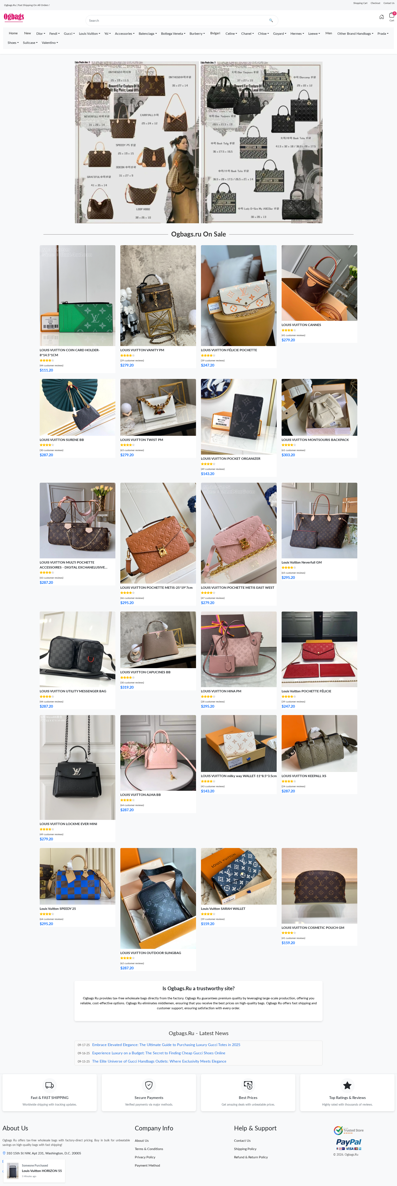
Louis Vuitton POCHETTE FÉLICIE (306, 691)
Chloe (262, 33)
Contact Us (389, 3)
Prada (382, 33)
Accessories (123, 33)
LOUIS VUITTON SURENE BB (62, 440)
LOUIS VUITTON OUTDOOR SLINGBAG (150, 953)
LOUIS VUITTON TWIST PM (141, 440)
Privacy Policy (145, 1157)
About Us (142, 1140)
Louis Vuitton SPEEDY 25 (58, 908)
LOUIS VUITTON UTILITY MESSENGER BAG (73, 691)
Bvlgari (215, 33)
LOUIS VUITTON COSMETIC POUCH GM (313, 927)
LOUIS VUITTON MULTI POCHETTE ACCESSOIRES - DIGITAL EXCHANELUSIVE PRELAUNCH (72, 567)
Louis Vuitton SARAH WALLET (223, 908)
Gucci (68, 33)
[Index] (381, 17)
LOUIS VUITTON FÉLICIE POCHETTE (229, 350)
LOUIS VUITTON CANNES (301, 325)
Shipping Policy (245, 1149)
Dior (39, 33)
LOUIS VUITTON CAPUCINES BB (145, 672)
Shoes (12, 42)
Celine (230, 33)
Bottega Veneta (172, 33)
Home (13, 33)
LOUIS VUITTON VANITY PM (142, 350)
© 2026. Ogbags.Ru (345, 1154)
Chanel (246, 33)
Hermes (296, 33)
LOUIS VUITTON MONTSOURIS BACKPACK (315, 440)
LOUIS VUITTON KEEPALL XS (304, 776)
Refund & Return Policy (251, 1157)
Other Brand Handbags (354, 33)
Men (328, 33)
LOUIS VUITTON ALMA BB (140, 795)
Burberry (196, 33)
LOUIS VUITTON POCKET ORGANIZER (230, 458)
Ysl (106, 33)
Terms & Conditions (149, 1149)
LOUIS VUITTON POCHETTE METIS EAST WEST (237, 587)
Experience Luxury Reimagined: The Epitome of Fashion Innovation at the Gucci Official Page (168, 1061)
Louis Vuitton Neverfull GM (302, 562)
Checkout (375, 3)
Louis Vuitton (88, 33)
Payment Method (147, 1165)
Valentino (49, 42)
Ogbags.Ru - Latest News (198, 1033)
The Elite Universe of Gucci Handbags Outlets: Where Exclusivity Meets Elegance (159, 1053)
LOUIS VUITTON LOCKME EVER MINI (68, 824)
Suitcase (29, 42)
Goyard (278, 33)
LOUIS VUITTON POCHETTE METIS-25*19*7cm (156, 587)
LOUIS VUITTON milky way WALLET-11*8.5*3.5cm (239, 776)
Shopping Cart (360, 3)
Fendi (53, 33)
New (27, 33)
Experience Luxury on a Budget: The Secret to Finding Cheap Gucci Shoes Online (158, 1045)
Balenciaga (146, 33)
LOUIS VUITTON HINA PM (221, 691)
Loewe (313, 33)
